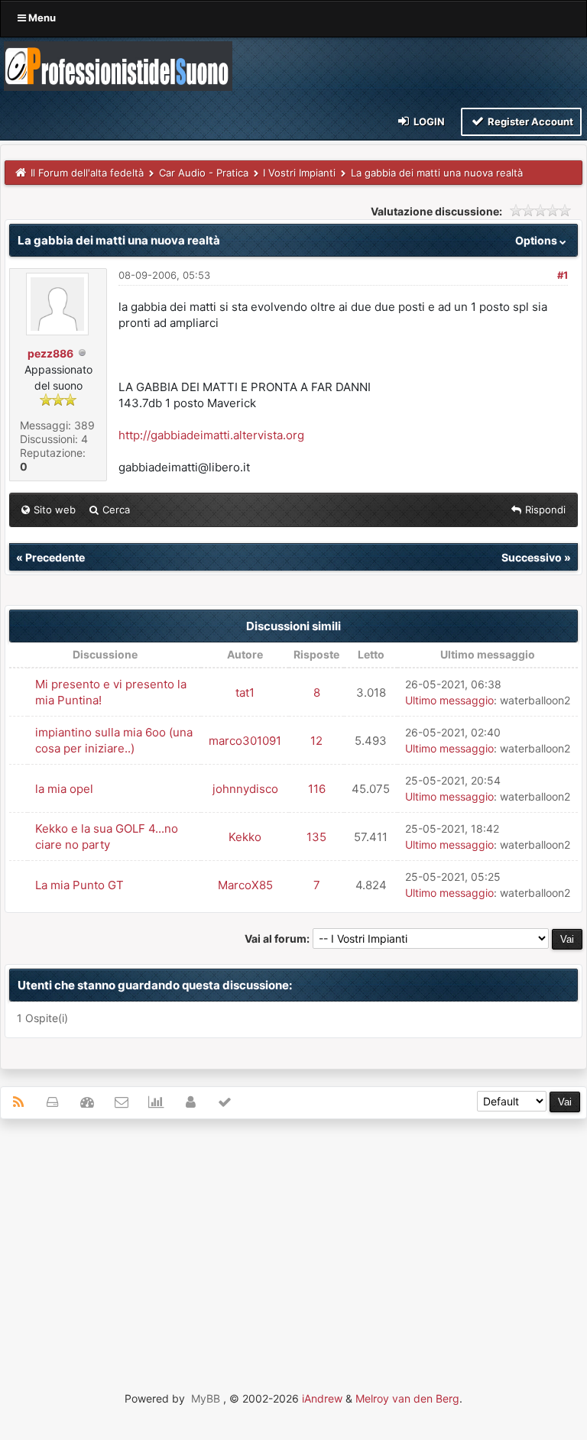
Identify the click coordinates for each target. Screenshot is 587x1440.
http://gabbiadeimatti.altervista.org (211, 435)
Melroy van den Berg (407, 1398)
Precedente (55, 557)
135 (316, 837)
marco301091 (245, 740)
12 (316, 740)
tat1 (245, 692)
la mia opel (64, 788)
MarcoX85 (245, 885)
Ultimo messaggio (449, 700)
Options (537, 240)
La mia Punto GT (79, 885)
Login (428, 121)
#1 (562, 275)
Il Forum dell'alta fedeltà (87, 173)
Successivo (531, 557)
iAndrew (322, 1398)
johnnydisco (245, 788)
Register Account (529, 121)
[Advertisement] (293, 1241)
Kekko (245, 837)
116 (317, 788)
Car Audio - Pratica (203, 173)
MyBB (205, 1398)
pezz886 (50, 353)
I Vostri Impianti (299, 173)
